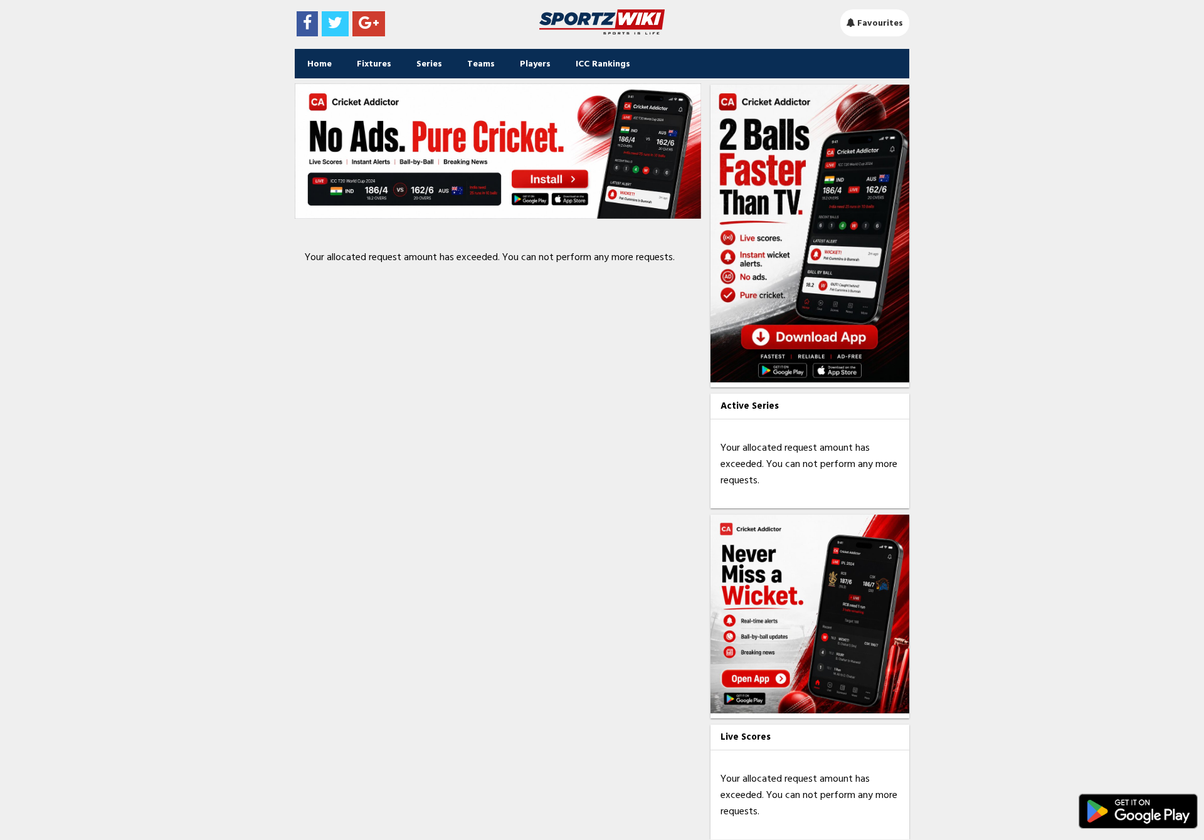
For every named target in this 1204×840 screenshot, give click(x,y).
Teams (481, 63)
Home (319, 63)
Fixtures (374, 63)
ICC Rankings (603, 63)
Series (429, 63)
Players (535, 63)
